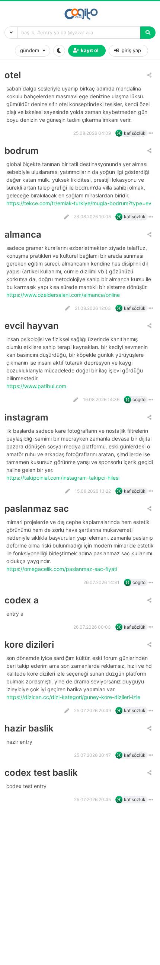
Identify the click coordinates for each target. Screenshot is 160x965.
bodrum (21, 151)
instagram (26, 417)
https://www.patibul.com (37, 386)
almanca (22, 234)
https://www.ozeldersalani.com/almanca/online (63, 295)
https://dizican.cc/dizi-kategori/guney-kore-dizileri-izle (74, 697)
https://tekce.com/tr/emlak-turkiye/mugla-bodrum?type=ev (79, 203)
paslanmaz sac (36, 509)
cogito (138, 399)
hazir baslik (29, 728)
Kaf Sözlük (134, 133)
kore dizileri (29, 644)
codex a (21, 600)
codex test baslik (41, 773)
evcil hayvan (31, 326)
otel (12, 75)
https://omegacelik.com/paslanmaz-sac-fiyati (62, 569)
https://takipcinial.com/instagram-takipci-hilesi (63, 477)
